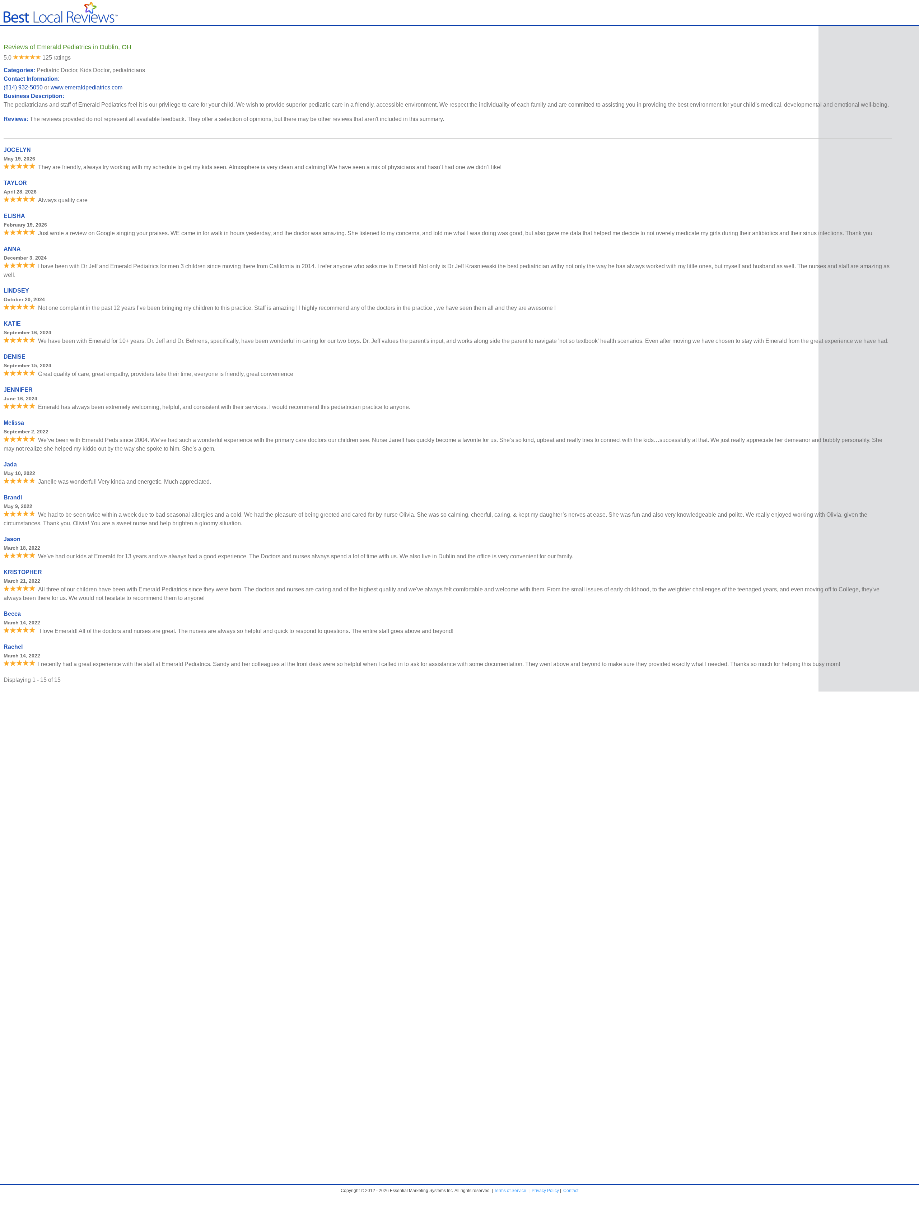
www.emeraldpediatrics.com (86, 87)
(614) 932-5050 (23, 87)
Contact (570, 1190)
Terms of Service (510, 1190)
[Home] (61, 21)
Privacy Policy (545, 1190)
